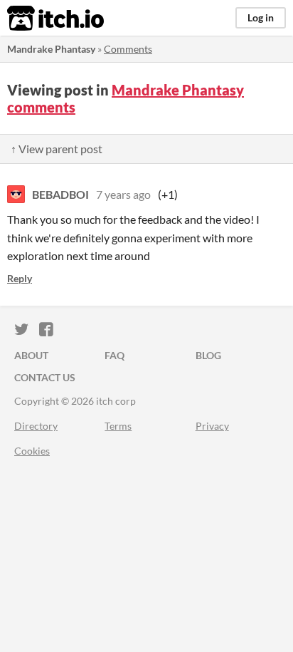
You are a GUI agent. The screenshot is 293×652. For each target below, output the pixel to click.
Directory (36, 426)
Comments (128, 49)
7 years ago (123, 194)
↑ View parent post (56, 148)
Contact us (44, 377)
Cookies (32, 451)
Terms (118, 426)
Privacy (212, 426)
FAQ (114, 355)
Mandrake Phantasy (51, 49)
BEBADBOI (60, 194)
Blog (208, 355)
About (31, 355)
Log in (260, 17)
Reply (19, 278)
